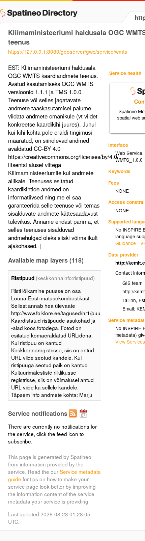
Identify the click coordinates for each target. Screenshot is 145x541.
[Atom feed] (74, 419)
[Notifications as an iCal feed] (84, 419)
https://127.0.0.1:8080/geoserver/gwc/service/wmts (67, 51)
